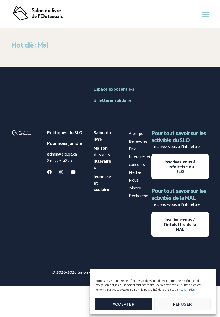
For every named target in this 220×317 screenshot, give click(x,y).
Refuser (182, 304)
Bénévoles (138, 141)
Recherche (138, 195)
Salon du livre (102, 135)
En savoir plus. (186, 289)
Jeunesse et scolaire (102, 183)
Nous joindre (135, 184)
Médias (135, 172)
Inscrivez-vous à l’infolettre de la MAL (180, 224)
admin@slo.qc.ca (62, 154)
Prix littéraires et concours (140, 156)
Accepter (123, 304)
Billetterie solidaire (112, 100)
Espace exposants (114, 89)
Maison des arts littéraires (102, 158)
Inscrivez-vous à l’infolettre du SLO (180, 166)
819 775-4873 (59, 160)
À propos (137, 133)
